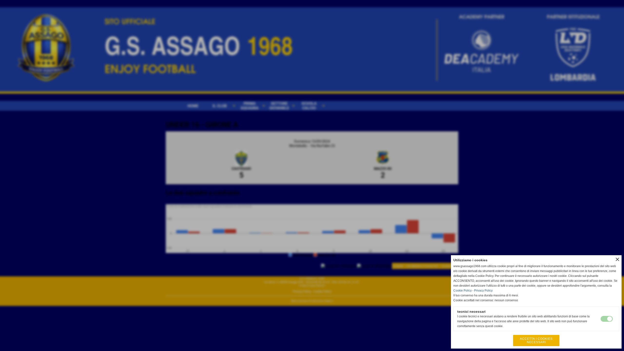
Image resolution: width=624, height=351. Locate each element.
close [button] (617, 259)
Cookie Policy (462, 290)
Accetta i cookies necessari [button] (536, 340)
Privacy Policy (483, 290)
